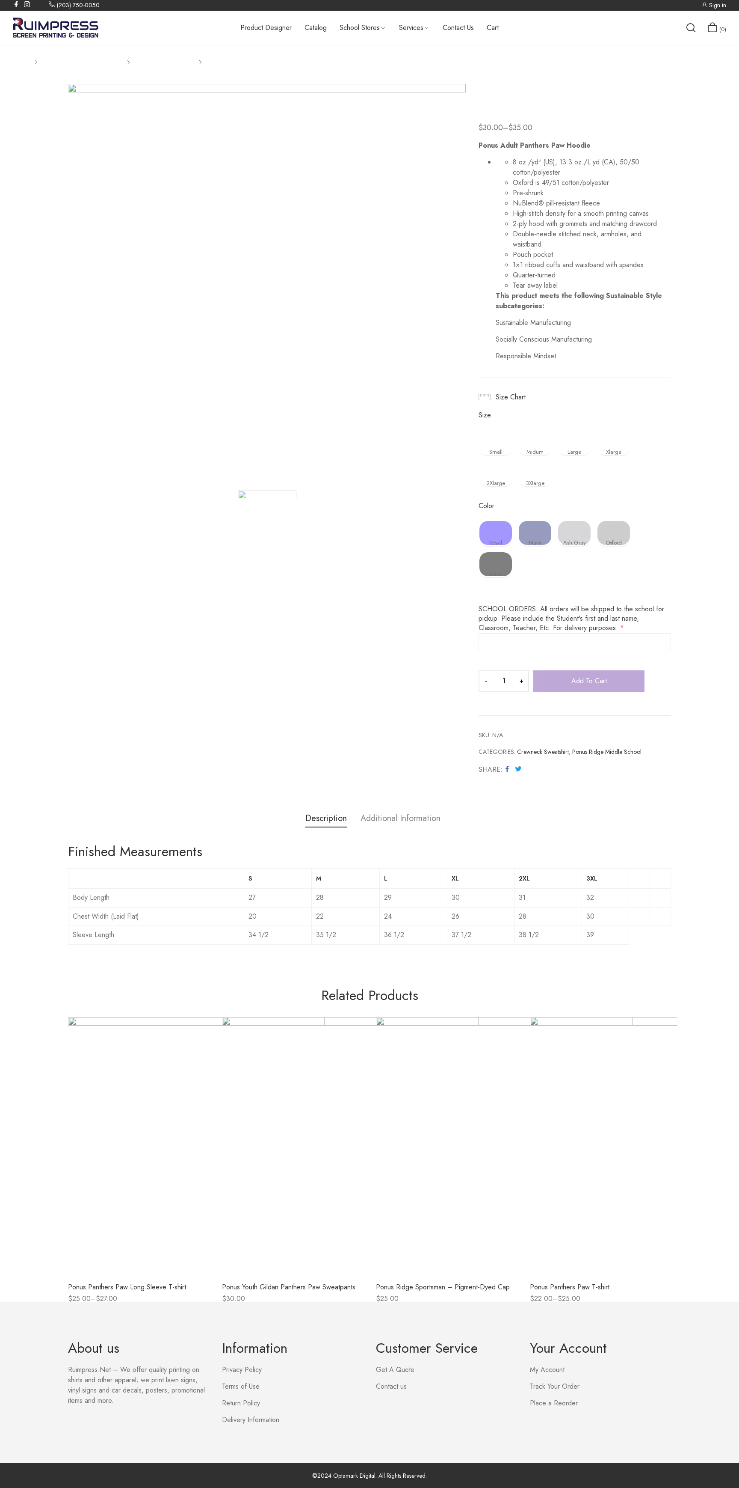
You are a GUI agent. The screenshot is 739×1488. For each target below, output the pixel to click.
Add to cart (589, 681)
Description (326, 818)
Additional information (400, 818)
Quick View (138, 1268)
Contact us (391, 1386)
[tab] (326, 819)
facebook (17, 4)
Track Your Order (554, 1386)
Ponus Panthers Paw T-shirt (569, 1287)
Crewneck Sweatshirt (543, 751)
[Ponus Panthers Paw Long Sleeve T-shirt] (196, 1145)
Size (485, 415)
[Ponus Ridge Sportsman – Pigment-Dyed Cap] (504, 1145)
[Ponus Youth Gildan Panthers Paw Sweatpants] (350, 1145)
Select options (89, 1301)
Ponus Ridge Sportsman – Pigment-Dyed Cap (443, 1287)
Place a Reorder (554, 1403)
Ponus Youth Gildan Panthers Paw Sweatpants (288, 1287)
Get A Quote (395, 1370)
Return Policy (241, 1403)
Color (486, 506)
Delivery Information (250, 1420)
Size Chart (511, 397)
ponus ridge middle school (606, 751)
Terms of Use (241, 1386)
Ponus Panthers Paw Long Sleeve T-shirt (127, 1287)
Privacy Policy (242, 1370)
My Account (547, 1370)
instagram (27, 4)
